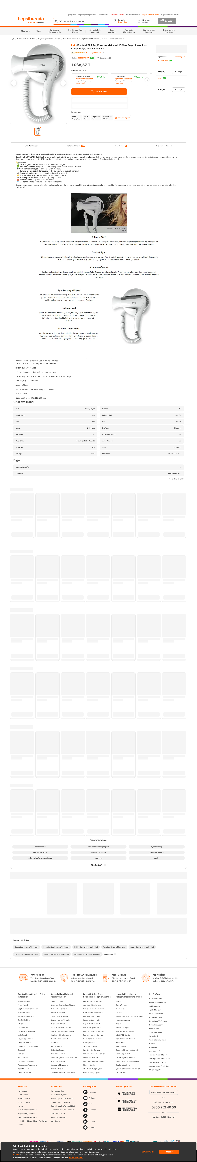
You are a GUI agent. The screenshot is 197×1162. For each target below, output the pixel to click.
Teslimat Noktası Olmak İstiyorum (62, 1110)
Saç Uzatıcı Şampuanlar (91, 1028)
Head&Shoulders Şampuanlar (61, 1035)
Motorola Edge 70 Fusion (157, 1040)
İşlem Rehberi (55, 1121)
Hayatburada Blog (57, 1091)
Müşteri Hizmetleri (133, 15)
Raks (74, 45)
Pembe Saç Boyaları (90, 1058)
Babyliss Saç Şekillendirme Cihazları (64, 1058)
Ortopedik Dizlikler (24, 1043)
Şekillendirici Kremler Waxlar (28, 1046)
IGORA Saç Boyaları (58, 1050)
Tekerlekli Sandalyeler (26, 1016)
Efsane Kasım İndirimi (155, 1014)
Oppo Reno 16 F (154, 1051)
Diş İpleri (119, 1013)
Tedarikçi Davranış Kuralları (60, 1102)
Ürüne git (178, 72)
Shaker (118, 1001)
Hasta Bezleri (23, 1058)
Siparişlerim (71, 15)
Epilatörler (21, 1054)
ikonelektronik (163, 60)
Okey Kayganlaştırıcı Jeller (125, 1058)
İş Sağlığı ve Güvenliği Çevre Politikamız (32, 1121)
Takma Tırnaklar (122, 1005)
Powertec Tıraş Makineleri (60, 1039)
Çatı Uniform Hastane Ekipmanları (128, 1069)
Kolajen (118, 1024)
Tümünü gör (179, 57)
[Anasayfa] (12, 39)
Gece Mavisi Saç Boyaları (92, 1039)
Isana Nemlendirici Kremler (125, 1039)
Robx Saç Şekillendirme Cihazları (62, 1031)
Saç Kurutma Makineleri (26, 1031)
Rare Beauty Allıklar (58, 1024)
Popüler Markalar (154, 1010)
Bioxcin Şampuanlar (58, 1061)
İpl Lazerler (22, 1024)
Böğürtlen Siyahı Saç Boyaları (93, 1061)
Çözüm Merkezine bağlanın (163, 1092)
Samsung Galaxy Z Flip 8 (157, 1062)
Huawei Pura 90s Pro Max (157, 1021)
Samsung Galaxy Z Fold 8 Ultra (159, 1059)
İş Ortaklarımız (23, 1095)
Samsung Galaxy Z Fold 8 (157, 1055)
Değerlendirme (93, 53)
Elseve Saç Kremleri (123, 1054)
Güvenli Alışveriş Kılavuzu (27, 1117)
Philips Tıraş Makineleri (59, 1009)
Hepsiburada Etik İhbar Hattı (163, 1117)
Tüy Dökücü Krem (24, 1020)
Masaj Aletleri (23, 1005)
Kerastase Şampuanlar (124, 1020)
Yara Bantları (120, 1043)
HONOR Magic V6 (154, 1070)
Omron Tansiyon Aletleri (59, 1016)
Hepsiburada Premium (150, 15)
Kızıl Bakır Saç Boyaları (91, 1050)
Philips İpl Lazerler (57, 1001)
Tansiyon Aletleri (24, 1013)
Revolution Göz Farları (58, 1013)
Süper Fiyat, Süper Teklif (87, 15)
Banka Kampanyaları (58, 1117)
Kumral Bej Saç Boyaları (91, 1020)
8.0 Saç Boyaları (89, 1043)
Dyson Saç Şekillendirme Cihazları (63, 1005)
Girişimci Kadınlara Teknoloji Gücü (63, 1106)
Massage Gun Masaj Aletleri (60, 1028)
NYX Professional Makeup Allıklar (128, 1061)
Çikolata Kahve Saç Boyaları (93, 1009)
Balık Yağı (21, 1050)
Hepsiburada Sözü (155, 999)
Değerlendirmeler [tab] (76, 146)
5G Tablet (151, 1044)
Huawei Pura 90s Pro (155, 1025)
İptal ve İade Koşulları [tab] (164, 146)
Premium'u (33, 22)
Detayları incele (80, 83)
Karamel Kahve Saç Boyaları (93, 1031)
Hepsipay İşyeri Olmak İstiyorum (62, 1098)
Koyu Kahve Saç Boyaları (92, 1024)
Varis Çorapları (23, 1035)
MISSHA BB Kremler (123, 1035)
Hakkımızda (22, 1091)
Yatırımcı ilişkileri (24, 1098)
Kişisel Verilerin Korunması (27, 1110)
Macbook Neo (153, 1029)
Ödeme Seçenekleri (58, 1113)
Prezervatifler (23, 1028)
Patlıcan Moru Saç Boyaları (93, 1035)
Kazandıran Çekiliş (155, 1032)
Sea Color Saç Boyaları (124, 1065)
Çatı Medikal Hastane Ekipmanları (63, 1073)
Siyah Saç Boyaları (90, 1046)
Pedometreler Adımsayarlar (27, 1065)
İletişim (20, 1125)
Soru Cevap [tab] (120, 146)
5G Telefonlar (153, 1047)
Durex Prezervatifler (58, 1054)
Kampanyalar (103, 15)
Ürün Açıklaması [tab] (31, 146)
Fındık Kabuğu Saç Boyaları (93, 1013)
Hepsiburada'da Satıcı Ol (170, 15)
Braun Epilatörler (56, 1046)
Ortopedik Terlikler (24, 1073)
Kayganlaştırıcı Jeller (25, 1039)
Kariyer (20, 1106)
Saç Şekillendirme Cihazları (28, 1009)
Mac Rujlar (54, 1043)
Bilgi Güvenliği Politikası (26, 1113)
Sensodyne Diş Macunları (60, 1065)
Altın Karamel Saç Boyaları (92, 1069)
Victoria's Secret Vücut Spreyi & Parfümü (130, 1016)
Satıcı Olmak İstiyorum (58, 1095)
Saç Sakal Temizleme (26, 1061)
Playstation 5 (153, 1036)
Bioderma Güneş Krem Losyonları (128, 1050)
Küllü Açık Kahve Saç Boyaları (94, 1054)
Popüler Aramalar (154, 1006)
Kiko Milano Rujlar (122, 1028)
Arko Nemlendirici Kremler (125, 1031)
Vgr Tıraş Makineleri (123, 1073)
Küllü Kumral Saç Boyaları (92, 1001)
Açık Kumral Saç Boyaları (92, 1005)
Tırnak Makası (121, 1046)
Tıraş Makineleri (23, 1001)
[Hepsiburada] (31, 19)
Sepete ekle (101, 91)
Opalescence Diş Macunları (60, 1020)
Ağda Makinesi (23, 1069)
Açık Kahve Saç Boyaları (92, 1016)
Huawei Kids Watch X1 (156, 1017)
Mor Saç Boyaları (89, 1065)
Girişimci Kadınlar (117, 15)
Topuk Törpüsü (121, 1009)
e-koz (160, 78)
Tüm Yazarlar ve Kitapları (157, 1002)
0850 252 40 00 (164, 1107)
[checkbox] (90, 79)
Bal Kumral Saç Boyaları (91, 1073)
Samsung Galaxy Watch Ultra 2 (159, 1066)
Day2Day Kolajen (57, 1069)
